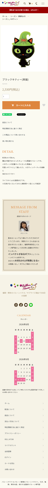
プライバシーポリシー (13, 433)
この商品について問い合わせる (13, 135)
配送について (9, 409)
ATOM (11, 439)
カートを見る (9, 463)
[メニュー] (42, 3)
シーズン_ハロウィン (10, 19)
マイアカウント (10, 445)
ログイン (8, 457)
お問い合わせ (9, 469)
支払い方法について (12, 421)
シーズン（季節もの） (18, 16)
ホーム (4, 16)
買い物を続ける (8, 141)
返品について (7, 122)
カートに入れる (23, 105)
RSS (6, 439)
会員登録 (8, 451)
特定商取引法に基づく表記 (12, 128)
